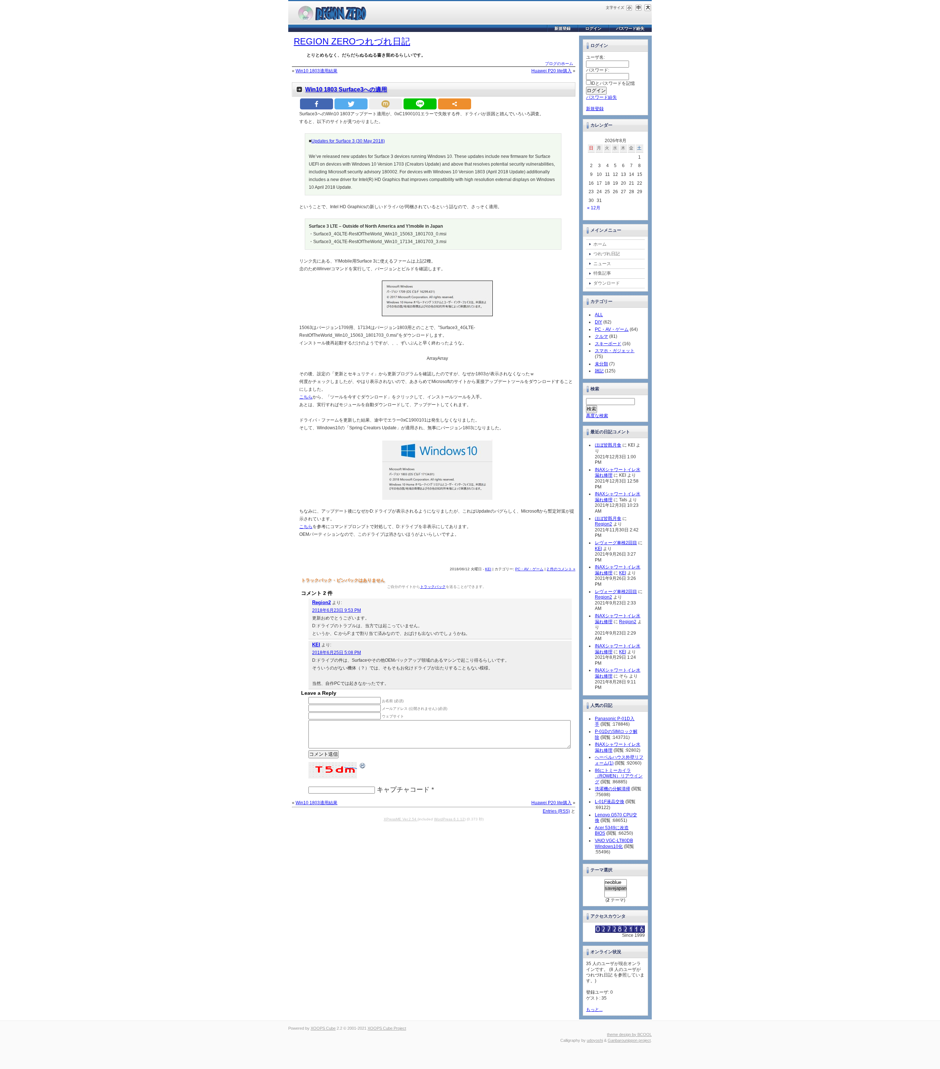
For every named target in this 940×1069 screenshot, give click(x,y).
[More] (454, 103)
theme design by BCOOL (629, 1034)
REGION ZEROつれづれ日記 (352, 41)
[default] (638, 7)
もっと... (594, 1009)
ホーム (600, 244)
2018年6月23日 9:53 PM (336, 610)
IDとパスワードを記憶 (613, 83)
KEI (488, 569)
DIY (598, 322)
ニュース (602, 263)
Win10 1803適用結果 (316, 70)
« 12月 (593, 207)
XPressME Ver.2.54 (400, 819)
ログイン (593, 28)
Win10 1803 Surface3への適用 (346, 89)
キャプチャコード (403, 789)
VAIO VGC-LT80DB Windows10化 (614, 843)
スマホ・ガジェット (614, 350)
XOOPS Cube (323, 1028)
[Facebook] (316, 103)
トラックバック (433, 587)
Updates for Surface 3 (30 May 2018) (348, 141)
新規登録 (562, 28)
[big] (648, 7)
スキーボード (608, 343)
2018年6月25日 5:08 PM (336, 652)
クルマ (601, 336)
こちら (305, 397)
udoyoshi (595, 1040)
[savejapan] (615, 888)
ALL (599, 314)
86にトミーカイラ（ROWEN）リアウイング (619, 776)
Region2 (321, 602)
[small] (629, 7)
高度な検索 (597, 415)
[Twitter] (351, 103)
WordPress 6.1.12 (449, 819)
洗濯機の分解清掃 (612, 788)
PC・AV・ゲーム (529, 569)
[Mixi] (385, 103)
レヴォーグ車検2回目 (616, 542)
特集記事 (602, 273)
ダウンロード (606, 283)
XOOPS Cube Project (387, 1028)
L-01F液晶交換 (609, 801)
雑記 (599, 370)
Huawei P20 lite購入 (551, 70)
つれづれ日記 (606, 253)
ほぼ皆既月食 (608, 445)
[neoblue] (615, 882)
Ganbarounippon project (629, 1040)
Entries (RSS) (556, 811)
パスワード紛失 (630, 28)
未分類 (601, 363)
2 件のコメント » (561, 569)
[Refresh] (363, 765)
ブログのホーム (559, 63)
